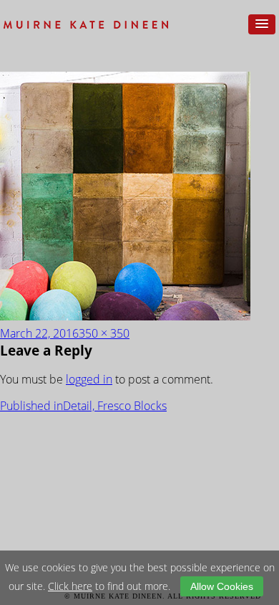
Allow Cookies (221, 586)
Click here (70, 586)
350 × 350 (104, 333)
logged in (89, 379)
